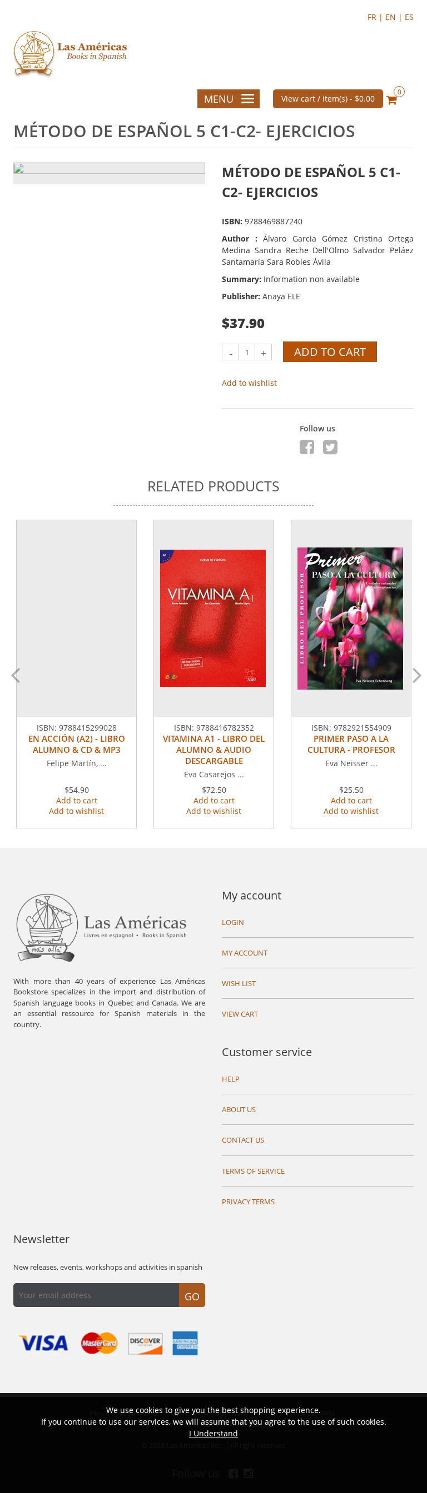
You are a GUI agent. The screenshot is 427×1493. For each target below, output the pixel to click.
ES (409, 17)
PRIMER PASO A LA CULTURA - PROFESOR (351, 744)
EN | (395, 17)
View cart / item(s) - (328, 98)
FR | (376, 17)
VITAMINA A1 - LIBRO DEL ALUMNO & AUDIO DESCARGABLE (214, 749)
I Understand (213, 1433)
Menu (219, 98)
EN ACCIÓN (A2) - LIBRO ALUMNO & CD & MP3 (76, 744)
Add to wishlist (249, 383)
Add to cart (330, 351)
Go (192, 1296)
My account (251, 895)
